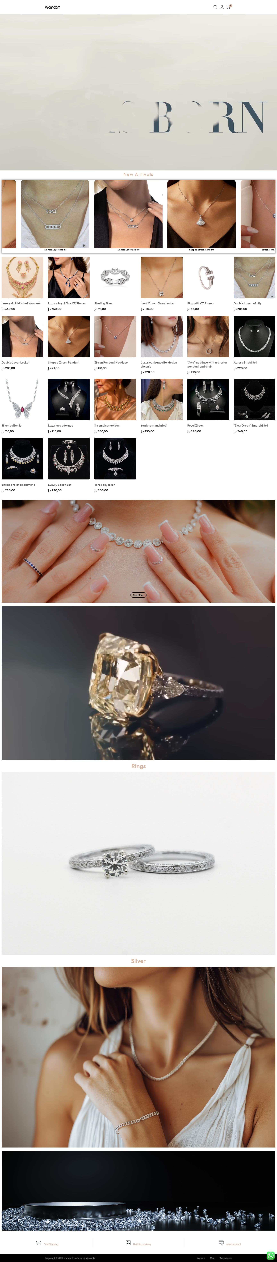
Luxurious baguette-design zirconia (159, 364)
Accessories (226, 1258)
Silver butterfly (11, 425)
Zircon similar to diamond (18, 485)
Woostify (90, 1258)
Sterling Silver (45, 249)
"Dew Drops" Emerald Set (251, 425)
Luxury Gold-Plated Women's (21, 303)
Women (201, 1258)
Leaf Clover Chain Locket (118, 249)
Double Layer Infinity (192, 249)
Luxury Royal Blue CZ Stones (67, 303)
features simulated (154, 425)
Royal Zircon (195, 425)
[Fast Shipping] (38, 1243)
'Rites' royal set (104, 485)
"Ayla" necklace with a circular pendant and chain (207, 364)
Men (212, 1258)
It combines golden (107, 425)
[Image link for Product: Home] (45, 214)
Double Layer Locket (16, 362)
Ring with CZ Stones (200, 303)
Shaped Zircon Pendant (64, 362)
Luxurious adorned (60, 425)
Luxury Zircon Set (59, 485)
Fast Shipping (51, 1244)
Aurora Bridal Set (245, 362)
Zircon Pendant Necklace (111, 362)
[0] (228, 7)
